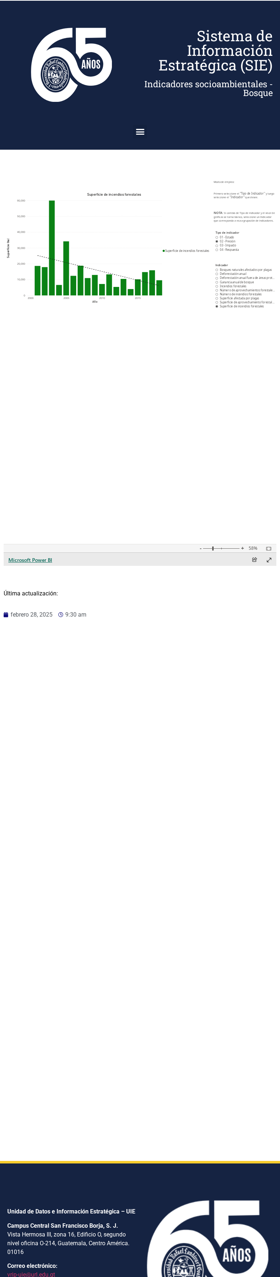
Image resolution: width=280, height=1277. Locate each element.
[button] (140, 132)
